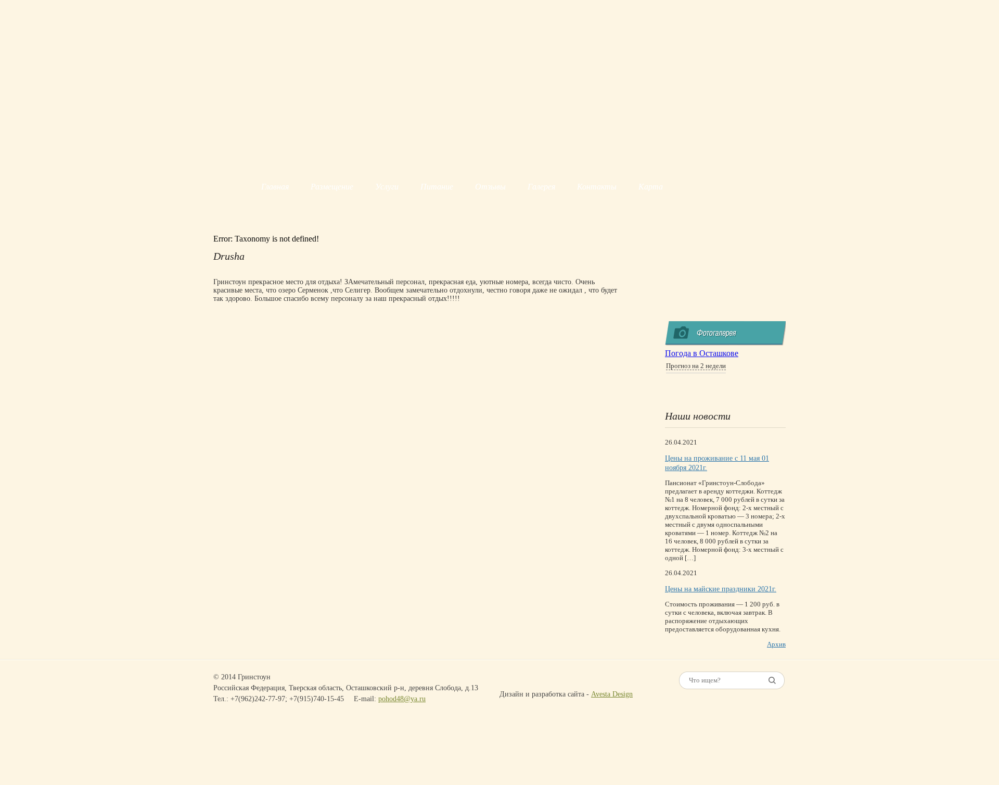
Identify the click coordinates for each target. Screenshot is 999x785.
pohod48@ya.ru (402, 699)
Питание (436, 186)
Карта (650, 186)
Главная (275, 186)
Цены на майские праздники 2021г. (720, 589)
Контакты (597, 186)
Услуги (387, 186)
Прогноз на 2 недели (696, 366)
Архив (776, 644)
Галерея (541, 186)
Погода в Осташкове (701, 353)
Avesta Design (612, 694)
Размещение (332, 186)
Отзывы (490, 186)
